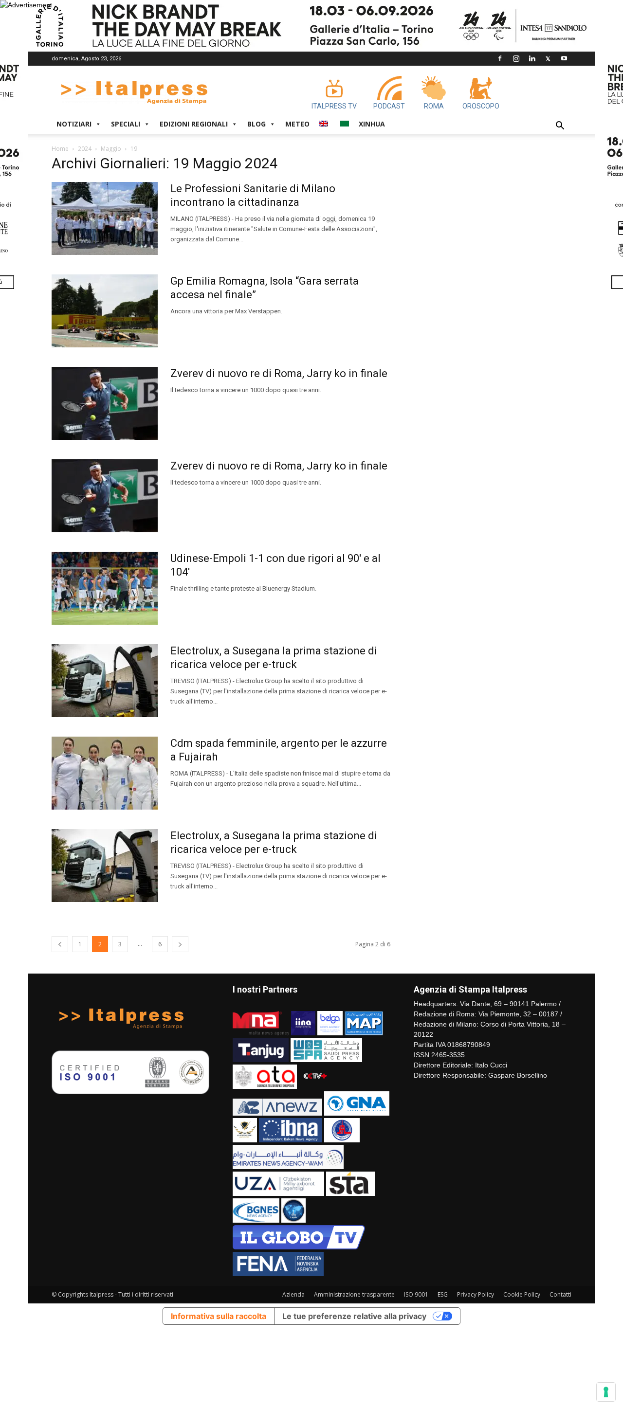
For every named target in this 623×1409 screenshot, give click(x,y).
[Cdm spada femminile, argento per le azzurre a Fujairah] (105, 773)
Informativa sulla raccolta (218, 1316)
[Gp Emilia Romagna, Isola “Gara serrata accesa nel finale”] (105, 310)
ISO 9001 (416, 1294)
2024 (85, 149)
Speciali (125, 123)
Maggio (111, 149)
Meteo (297, 123)
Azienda (293, 1294)
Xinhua (372, 123)
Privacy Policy (475, 1294)
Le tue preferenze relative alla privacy (354, 1316)
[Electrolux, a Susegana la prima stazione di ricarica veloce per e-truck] (105, 680)
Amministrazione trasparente (354, 1294)
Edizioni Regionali (194, 123)
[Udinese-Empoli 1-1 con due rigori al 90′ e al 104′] (105, 588)
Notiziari (74, 123)
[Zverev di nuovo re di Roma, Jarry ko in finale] (105, 403)
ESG (443, 1294)
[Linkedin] (532, 58)
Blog (256, 123)
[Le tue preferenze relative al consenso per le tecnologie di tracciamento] (606, 1392)
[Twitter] (548, 58)
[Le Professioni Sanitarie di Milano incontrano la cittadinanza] (105, 218)
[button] (559, 126)
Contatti (560, 1294)
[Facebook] (500, 58)
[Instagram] (516, 58)
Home (60, 149)
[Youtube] (564, 58)
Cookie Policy (521, 1294)
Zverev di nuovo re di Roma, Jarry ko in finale (278, 373)
